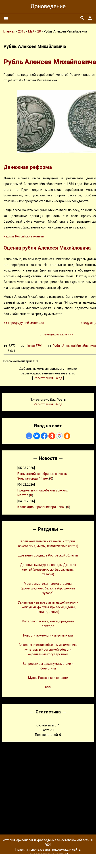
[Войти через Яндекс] (51, 435)
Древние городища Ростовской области (48, 555)
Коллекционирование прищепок (41, 507)
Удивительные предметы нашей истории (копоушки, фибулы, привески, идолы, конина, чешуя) (48, 607)
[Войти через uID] (29, 435)
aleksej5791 (34, 346)
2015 (21, 31)
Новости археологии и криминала (48, 635)
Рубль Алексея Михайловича (74, 346)
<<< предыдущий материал (24, 323)
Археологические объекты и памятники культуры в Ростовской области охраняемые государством (48, 649)
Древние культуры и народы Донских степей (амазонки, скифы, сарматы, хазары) (48, 569)
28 (39, 31)
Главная (9, 31)
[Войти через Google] (59, 435)
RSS (48, 687)
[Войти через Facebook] (44, 435)
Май (31, 31)
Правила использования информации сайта (48, 849)
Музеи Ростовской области (48, 678)
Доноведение (48, 6)
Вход (58, 378)
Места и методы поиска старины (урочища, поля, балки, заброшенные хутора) (48, 588)
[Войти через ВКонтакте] (36, 435)
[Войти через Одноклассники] (67, 435)
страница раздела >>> (56, 334)
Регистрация (43, 378)
